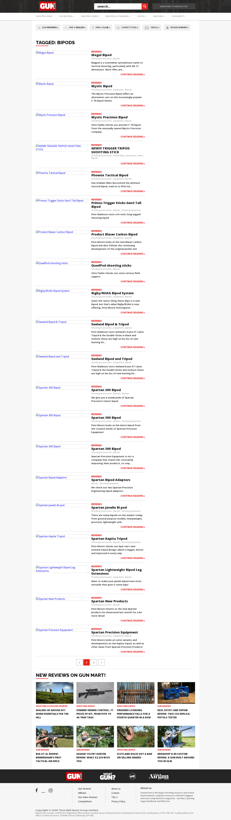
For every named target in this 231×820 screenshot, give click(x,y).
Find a (77, 27)
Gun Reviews (66, 16)
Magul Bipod (101, 55)
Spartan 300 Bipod (106, 390)
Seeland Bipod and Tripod (111, 359)
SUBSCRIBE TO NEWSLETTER (174, 6)
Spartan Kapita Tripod (109, 538)
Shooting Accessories (117, 16)
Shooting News (44, 16)
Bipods (116, 58)
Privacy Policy (118, 801)
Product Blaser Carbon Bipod (114, 234)
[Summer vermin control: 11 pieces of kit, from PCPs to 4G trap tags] (95, 693)
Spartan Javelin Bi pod (109, 507)
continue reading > (133, 74)
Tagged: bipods (55, 42)
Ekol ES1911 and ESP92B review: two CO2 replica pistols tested (173, 714)
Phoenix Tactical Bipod (109, 175)
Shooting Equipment (131, 210)
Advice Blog (118, 155)
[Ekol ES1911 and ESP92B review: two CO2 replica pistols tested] (176, 693)
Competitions (129, 27)
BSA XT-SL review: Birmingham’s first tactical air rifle (48, 757)
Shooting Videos (90, 16)
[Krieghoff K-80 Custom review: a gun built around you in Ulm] (176, 737)
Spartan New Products (109, 601)
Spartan (125, 393)
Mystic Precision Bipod (109, 117)
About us (116, 788)
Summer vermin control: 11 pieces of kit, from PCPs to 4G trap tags (94, 714)
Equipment (118, 89)
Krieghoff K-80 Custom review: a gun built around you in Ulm (175, 757)
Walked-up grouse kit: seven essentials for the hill (52, 714)
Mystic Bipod (101, 86)
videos (155, 27)
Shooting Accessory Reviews (52, 706)
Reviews (96, 51)
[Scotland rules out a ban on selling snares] (136, 737)
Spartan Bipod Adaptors (110, 480)
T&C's (114, 797)
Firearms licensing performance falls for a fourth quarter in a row (134, 714)
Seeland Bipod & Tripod (110, 324)
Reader (179, 27)
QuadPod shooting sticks (111, 265)
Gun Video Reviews (87, 797)
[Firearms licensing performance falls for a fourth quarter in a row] (136, 693)
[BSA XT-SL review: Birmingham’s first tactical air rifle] (55, 737)
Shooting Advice (85, 706)
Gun (50, 27)
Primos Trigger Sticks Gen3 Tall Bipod (116, 205)
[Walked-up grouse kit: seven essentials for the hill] (55, 693)
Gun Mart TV (178, 16)
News (140, 155)
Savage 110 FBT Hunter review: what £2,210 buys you (93, 757)
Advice (141, 16)
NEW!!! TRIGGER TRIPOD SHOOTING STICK (110, 150)
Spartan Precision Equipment (114, 632)
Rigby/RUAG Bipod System (112, 293)
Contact (115, 792)
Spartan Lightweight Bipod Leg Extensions (116, 572)
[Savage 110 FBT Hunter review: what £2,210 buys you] (95, 737)
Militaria (158, 16)
